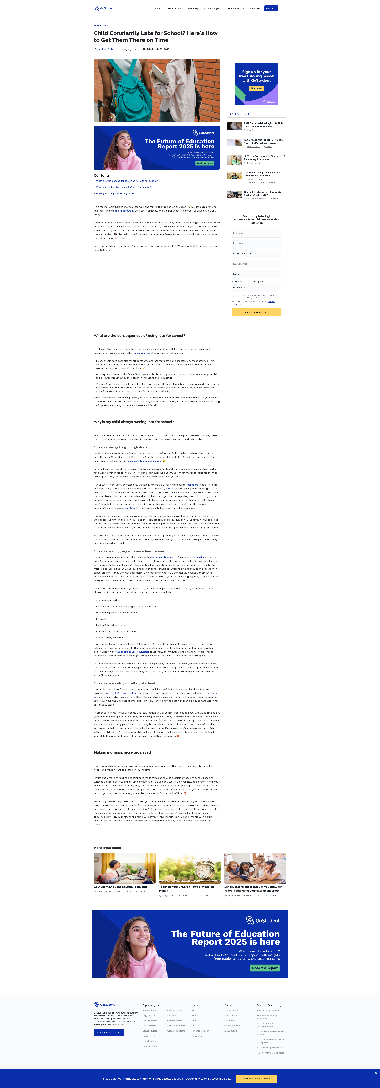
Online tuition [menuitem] (174, 8)
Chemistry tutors (151, 1026)
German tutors (150, 1046)
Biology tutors (150, 1031)
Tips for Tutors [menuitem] (236, 8)
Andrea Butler (106, 49)
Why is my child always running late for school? (123, 187)
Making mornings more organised (115, 193)
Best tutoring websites (268, 1010)
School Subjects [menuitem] (213, 8)
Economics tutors (176, 1026)
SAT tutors (229, 1020)
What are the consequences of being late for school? (127, 180)
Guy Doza (251, 130)
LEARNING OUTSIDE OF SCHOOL (262, 183)
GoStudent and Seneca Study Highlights (120, 886)
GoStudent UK (254, 163)
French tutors (149, 1041)
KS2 (194, 1015)
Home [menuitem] (157, 8)
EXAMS (268, 147)
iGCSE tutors (230, 1031)
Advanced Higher (200, 1031)
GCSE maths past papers (269, 1048)
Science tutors (174, 1010)
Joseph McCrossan (256, 199)
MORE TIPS (101, 25)
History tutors (150, 1036)
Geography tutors (176, 1031)
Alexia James (253, 146)
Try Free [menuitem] (271, 8)
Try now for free (109, 1032)
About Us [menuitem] (255, 8)
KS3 (194, 1020)
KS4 (194, 1026)
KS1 (193, 1010)
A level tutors (231, 1010)
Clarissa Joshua (254, 179)
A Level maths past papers (270, 1053)
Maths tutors (149, 1010)
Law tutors (172, 1015)
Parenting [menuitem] (192, 8)
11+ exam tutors (232, 1026)
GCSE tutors (230, 1015)
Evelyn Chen (168, 895)
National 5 (197, 1036)
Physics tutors (150, 1020)
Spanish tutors (174, 1020)
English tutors (150, 1015)
